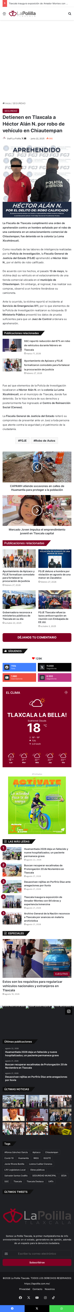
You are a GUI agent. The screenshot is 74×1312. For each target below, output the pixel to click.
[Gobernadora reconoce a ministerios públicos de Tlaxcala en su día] (19, 599)
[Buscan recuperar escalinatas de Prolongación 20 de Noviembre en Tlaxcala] (12, 870)
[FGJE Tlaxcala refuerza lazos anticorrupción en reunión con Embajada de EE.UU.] (54, 599)
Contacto (37, 1289)
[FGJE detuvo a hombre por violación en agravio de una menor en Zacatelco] (54, 558)
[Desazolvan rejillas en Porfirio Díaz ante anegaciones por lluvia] (12, 886)
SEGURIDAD (19, 103)
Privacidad (24, 1289)
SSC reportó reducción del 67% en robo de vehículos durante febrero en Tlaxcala (47, 345)
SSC (6, 1181)
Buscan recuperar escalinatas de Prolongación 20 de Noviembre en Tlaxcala (44, 869)
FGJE (23, 440)
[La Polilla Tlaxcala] (22, 13)
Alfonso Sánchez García (16, 1152)
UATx (50, 1181)
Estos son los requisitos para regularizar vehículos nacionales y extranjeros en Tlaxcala (32, 986)
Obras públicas (37, 1169)
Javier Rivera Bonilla (14, 1164)
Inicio (8, 103)
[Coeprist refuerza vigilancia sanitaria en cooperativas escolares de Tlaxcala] (14, 1115)
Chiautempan (51, 1152)
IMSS (36, 1158)
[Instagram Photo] (13, 1019)
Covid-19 (8, 1158)
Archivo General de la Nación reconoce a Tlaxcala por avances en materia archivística (47, 917)
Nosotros (50, 1289)
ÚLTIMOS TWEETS (16, 1191)
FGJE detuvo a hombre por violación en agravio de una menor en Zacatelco (54, 574)
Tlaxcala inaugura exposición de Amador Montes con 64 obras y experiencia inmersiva (43, 901)
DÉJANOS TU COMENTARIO (37, 637)
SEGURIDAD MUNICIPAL (44, 1175)
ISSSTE (47, 1158)
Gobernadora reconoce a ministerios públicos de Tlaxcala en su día (17, 615)
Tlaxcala (18, 1181)
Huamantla (23, 1158)
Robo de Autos (45, 440)
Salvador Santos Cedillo (16, 1175)
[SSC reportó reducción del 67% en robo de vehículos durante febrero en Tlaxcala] (12, 345)
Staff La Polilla (14, 138)
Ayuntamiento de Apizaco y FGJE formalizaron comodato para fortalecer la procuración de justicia (47, 365)
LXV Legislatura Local (14, 1169)
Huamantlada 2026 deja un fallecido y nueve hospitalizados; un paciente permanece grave (46, 852)
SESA (63, 1175)
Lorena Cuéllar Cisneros (40, 1164)
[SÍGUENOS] (69, 1011)
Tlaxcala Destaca (35, 1181)
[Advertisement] (37, 60)
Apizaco (36, 1152)
